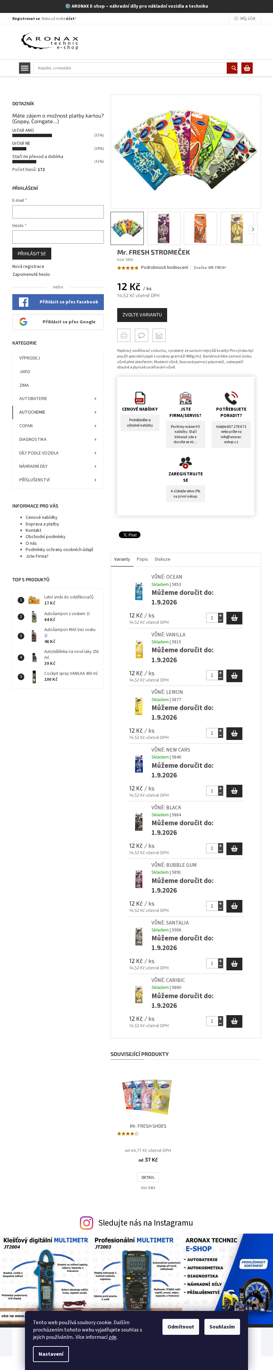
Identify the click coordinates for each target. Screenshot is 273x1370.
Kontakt (33, 530)
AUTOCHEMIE (32, 412)
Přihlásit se (32, 253)
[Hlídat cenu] (159, 335)
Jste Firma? (37, 556)
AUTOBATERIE (33, 398)
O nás (31, 543)
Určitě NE (21, 143)
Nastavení (51, 1354)
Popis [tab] (142, 559)
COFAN (26, 426)
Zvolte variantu (142, 314)
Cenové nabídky (42, 517)
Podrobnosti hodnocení (164, 268)
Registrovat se (26, 19)
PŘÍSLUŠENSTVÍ (34, 480)
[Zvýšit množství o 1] (220, 615)
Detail (147, 1177)
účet (70, 19)
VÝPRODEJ (29, 358)
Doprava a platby (42, 524)
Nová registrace (28, 267)
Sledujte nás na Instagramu (145, 1223)
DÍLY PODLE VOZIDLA (39, 453)
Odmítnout (180, 1326)
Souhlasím (222, 1326)
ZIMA (24, 385)
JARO (24, 371)
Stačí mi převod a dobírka (37, 156)
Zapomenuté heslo (31, 275)
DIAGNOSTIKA (33, 439)
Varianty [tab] (122, 559)
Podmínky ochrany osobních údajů (59, 549)
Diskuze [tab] (162, 559)
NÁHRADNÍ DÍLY (33, 466)
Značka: (209, 268)
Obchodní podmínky (46, 536)
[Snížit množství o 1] (220, 620)
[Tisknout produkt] (124, 335)
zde (113, 1337)
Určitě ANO (23, 130)
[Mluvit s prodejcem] (141, 335)
